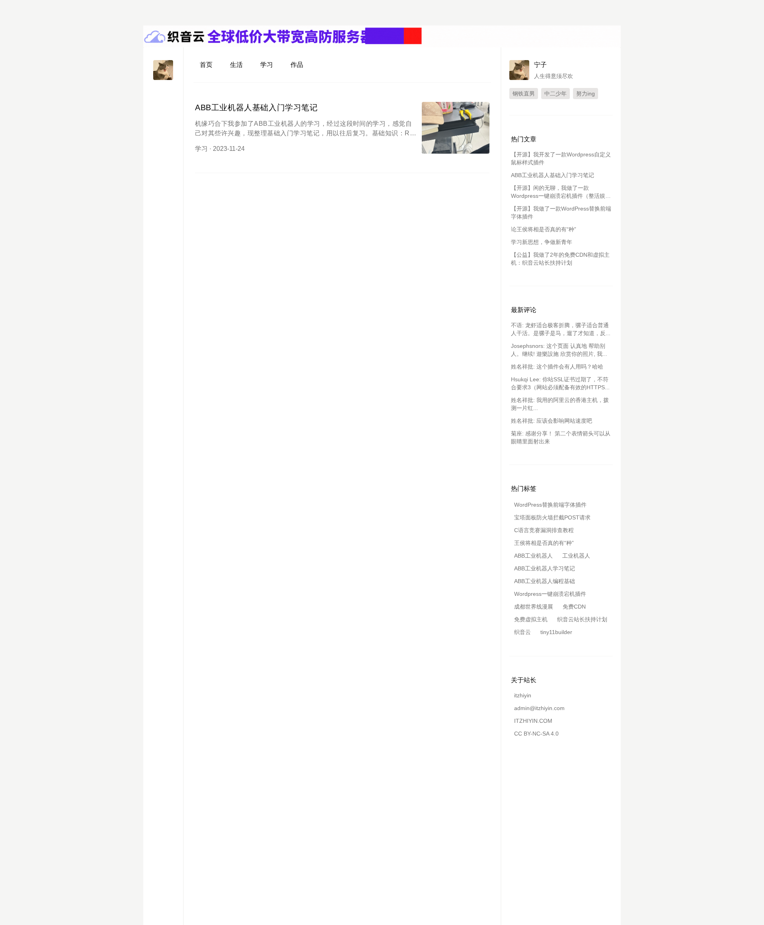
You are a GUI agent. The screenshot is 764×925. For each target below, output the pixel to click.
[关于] (163, 97)
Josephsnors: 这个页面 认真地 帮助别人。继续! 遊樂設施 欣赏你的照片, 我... (559, 350)
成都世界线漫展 (533, 606)
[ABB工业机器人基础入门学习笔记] (455, 128)
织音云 (522, 632)
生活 (236, 64)
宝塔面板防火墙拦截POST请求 (552, 517)
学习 (266, 64)
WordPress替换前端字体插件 (550, 505)
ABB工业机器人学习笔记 (544, 568)
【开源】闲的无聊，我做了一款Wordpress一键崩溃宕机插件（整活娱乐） (558, 192)
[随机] (163, 140)
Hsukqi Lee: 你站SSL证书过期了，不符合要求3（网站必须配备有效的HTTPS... (560, 383)
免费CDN (574, 606)
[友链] (163, 126)
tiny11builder (556, 632)
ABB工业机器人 (533, 555)
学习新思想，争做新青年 (541, 242)
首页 (206, 64)
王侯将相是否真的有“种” (544, 543)
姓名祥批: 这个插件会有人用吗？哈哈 (557, 366)
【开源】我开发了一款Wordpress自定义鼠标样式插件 (561, 158)
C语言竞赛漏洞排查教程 (544, 530)
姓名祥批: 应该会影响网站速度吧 (551, 421)
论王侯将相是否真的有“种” (543, 229)
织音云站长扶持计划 (582, 619)
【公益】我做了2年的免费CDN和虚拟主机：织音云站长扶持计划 (560, 259)
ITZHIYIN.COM (533, 721)
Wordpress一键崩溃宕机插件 (550, 594)
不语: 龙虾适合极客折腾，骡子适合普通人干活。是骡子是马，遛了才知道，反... (560, 329)
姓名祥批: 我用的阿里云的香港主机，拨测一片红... (560, 404)
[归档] (163, 111)
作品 (296, 64)
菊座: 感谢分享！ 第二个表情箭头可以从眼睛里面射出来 (560, 437)
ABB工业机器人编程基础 (544, 581)
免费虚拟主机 (531, 619)
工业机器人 (576, 555)
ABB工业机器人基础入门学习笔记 (256, 107)
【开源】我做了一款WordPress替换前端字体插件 (561, 212)
